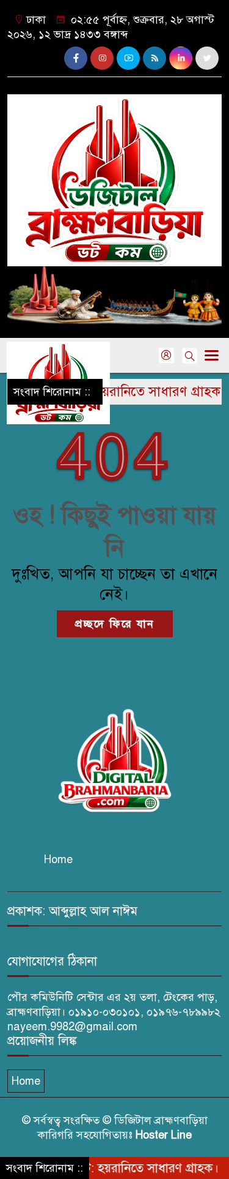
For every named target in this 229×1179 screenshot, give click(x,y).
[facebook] (75, 58)
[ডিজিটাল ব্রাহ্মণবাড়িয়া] (114, 175)
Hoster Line (164, 1135)
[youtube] (128, 58)
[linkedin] (180, 58)
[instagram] (102, 58)
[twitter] (207, 58)
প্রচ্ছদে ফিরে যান (114, 624)
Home (58, 859)
